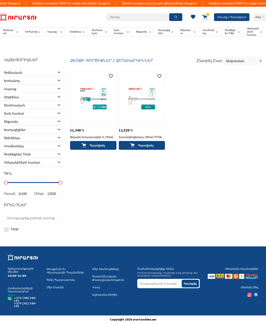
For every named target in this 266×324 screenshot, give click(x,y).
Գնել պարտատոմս (61, 280)
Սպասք (52, 32)
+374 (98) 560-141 (25, 299)
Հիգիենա (75, 32)
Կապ (96, 287)
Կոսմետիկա (208, 31)
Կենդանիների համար (253, 32)
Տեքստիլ (141, 32)
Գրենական (8, 31)
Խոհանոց (31, 32)
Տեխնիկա (185, 31)
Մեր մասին (55, 287)
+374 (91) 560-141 (25, 305)
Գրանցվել (190, 283)
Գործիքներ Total (230, 31)
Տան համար (118, 31)
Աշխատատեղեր (104, 294)
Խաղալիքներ (164, 31)
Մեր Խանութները (105, 269)
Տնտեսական (97, 31)
